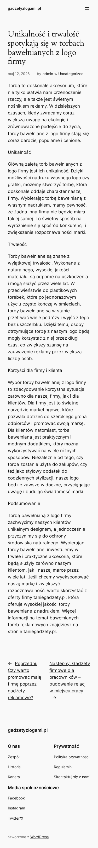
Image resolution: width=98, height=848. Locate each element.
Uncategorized (71, 73)
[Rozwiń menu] (87, 8)
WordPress (39, 837)
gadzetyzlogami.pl (24, 8)
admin (48, 73)
